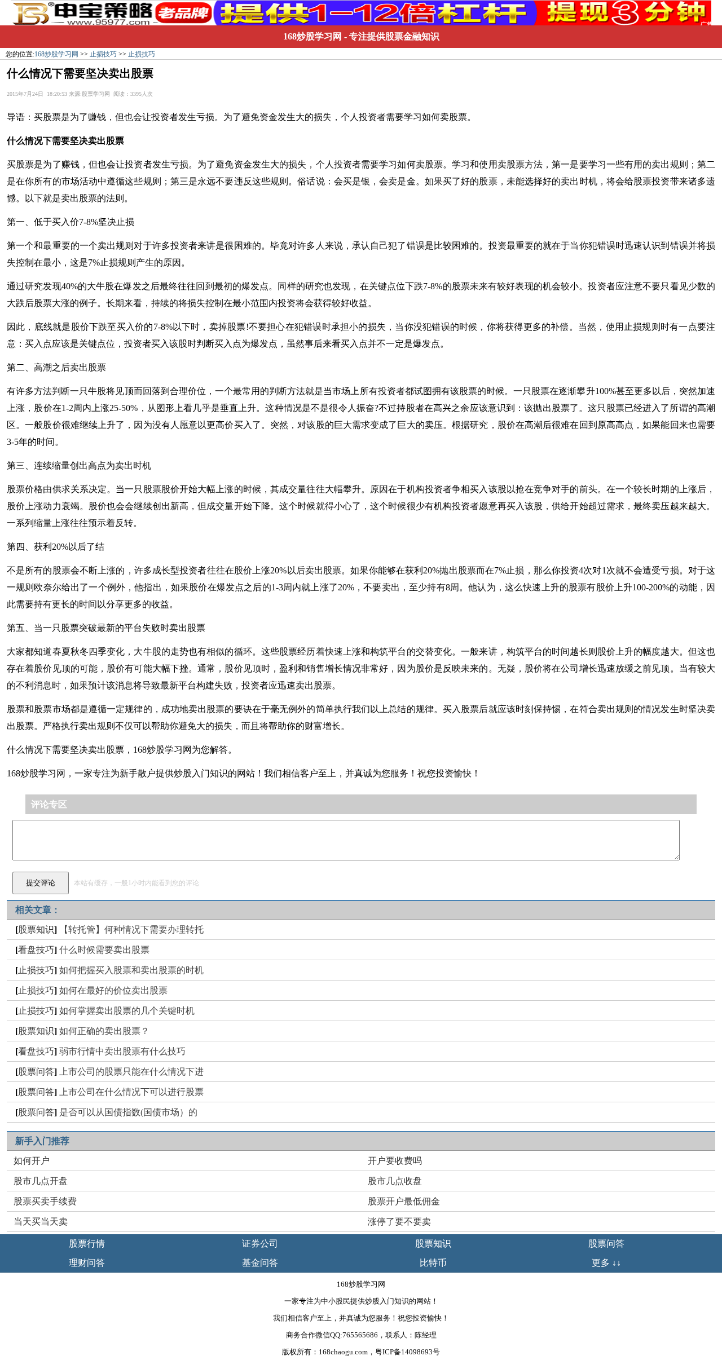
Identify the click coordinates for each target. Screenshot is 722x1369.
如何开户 (32, 1160)
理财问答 (87, 1263)
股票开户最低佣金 (404, 1201)
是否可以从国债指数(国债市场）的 (128, 1112)
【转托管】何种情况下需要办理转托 (131, 929)
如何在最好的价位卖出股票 (113, 990)
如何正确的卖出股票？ (104, 1031)
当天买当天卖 (41, 1221)
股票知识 (36, 929)
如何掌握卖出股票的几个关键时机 (127, 1010)
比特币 (433, 1263)
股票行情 (87, 1243)
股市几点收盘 (395, 1181)
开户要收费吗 (395, 1160)
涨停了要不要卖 (399, 1221)
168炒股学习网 (312, 36)
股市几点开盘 (41, 1181)
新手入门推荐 (42, 1141)
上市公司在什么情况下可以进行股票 (131, 1092)
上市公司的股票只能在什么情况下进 (131, 1071)
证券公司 (260, 1243)
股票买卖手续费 (45, 1201)
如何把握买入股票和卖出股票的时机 (131, 970)
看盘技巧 (36, 950)
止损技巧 (103, 54)
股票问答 (36, 1071)
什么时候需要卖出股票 (104, 950)
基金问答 (260, 1263)
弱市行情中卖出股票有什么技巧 (122, 1051)
